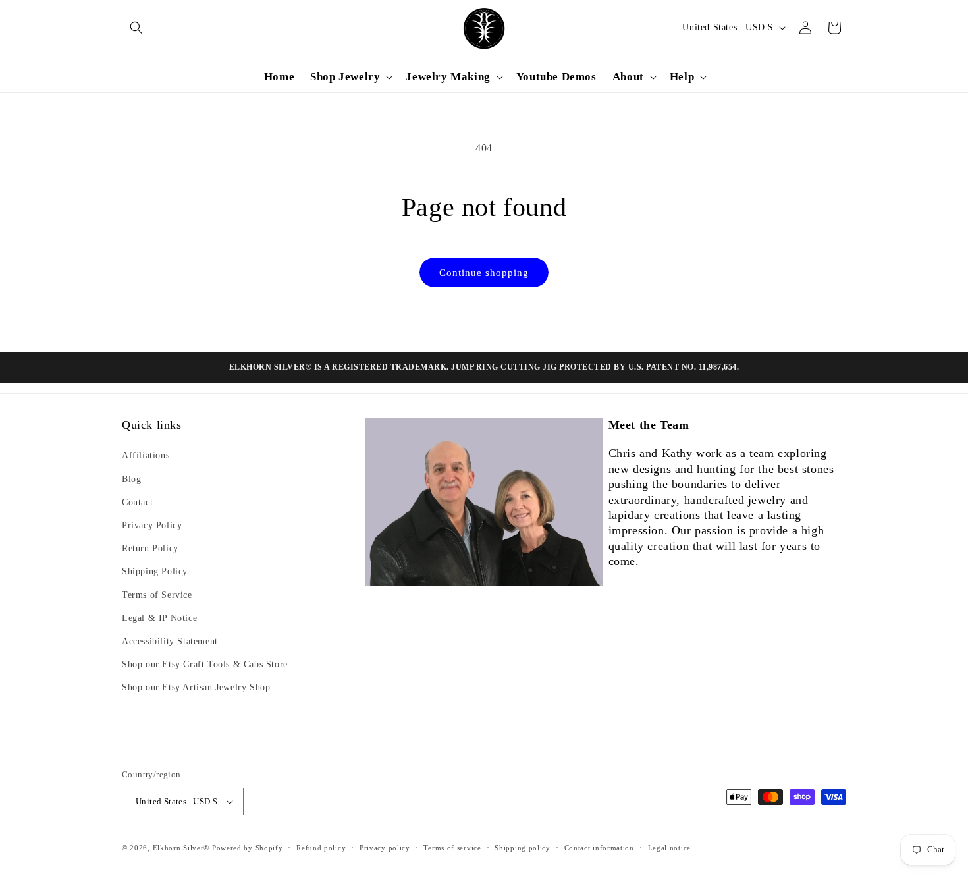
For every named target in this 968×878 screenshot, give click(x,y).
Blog (131, 479)
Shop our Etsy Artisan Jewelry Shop (196, 687)
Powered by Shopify (247, 848)
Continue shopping (484, 272)
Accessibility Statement (170, 641)
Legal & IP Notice (159, 618)
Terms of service (452, 848)
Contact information (599, 848)
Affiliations (145, 455)
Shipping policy (523, 848)
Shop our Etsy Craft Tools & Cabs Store (205, 664)
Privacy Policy (152, 525)
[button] (136, 27)
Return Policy (150, 548)
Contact (137, 502)
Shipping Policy (155, 571)
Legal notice (669, 848)
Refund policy (321, 848)
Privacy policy (385, 848)
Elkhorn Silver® (181, 848)
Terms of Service (157, 595)
